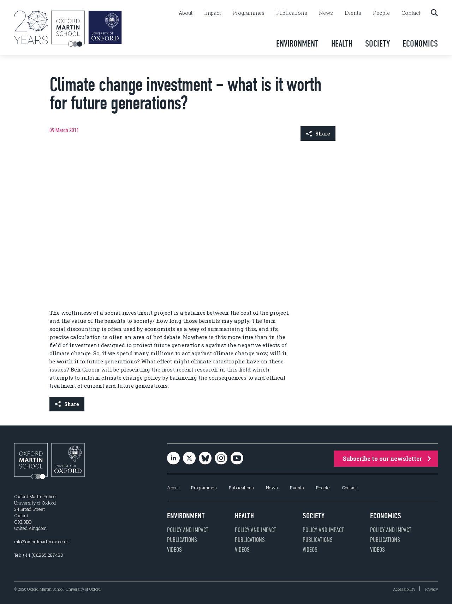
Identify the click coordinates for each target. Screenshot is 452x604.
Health (341, 43)
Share (322, 133)
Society (377, 43)
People (381, 13)
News (326, 13)
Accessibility (404, 589)
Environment (297, 43)
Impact (212, 13)
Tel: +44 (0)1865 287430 (38, 555)
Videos (174, 549)
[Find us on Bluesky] (205, 458)
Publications (291, 13)
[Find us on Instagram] (221, 458)
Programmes (248, 13)
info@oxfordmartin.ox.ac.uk (41, 541)
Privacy (431, 589)
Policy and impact (187, 530)
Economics (420, 43)
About (185, 13)
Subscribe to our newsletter (382, 458)
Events (353, 13)
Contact (411, 13)
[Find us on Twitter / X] (189, 458)
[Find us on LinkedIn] (173, 458)
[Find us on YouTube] (237, 458)
